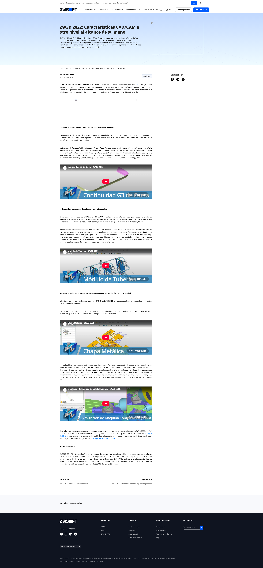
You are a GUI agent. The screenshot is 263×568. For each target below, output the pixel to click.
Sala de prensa (70, 68)
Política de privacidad (67, 561)
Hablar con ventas (151, 10)
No (201, 3)
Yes (194, 3)
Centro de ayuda (134, 527)
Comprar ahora (201, 10)
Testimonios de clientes (164, 534)
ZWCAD (103, 527)
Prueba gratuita (183, 10)
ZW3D (138, 85)
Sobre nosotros (161, 527)
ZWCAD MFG (105, 534)
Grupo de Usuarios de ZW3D (104, 438)
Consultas (132, 530)
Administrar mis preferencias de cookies (90, 561)
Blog (157, 538)
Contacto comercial (135, 538)
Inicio (62, 68)
